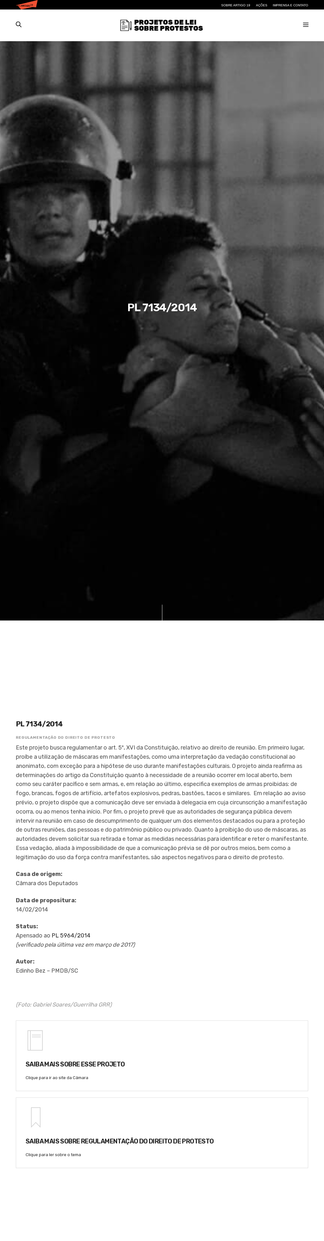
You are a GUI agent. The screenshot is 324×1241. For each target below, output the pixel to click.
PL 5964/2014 (71, 935)
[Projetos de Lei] (161, 25)
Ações (261, 5)
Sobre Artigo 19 (235, 5)
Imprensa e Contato (290, 5)
